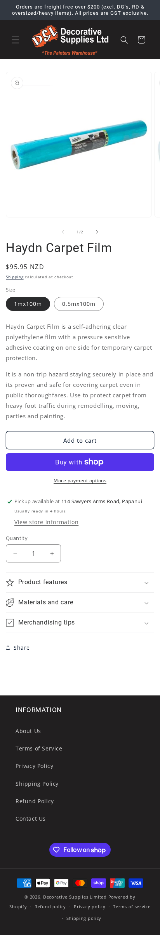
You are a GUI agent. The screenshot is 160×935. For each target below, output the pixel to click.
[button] (15, 39)
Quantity (17, 538)
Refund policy (50, 906)
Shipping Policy (37, 783)
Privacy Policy (34, 765)
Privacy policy (90, 906)
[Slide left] (62, 231)
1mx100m (28, 303)
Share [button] (22, 647)
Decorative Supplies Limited (75, 897)
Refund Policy (35, 801)
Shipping (15, 276)
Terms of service (131, 906)
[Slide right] (97, 231)
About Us (28, 731)
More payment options (80, 480)
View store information (46, 522)
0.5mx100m (79, 303)
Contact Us (31, 818)
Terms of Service (39, 748)
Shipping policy (84, 918)
